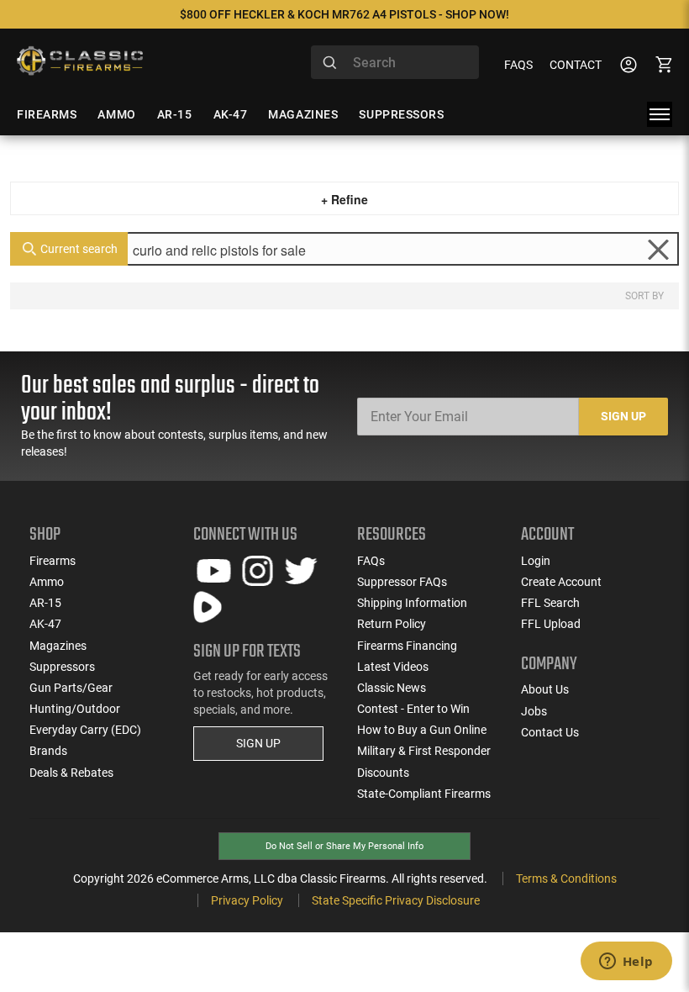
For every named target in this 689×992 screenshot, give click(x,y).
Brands (48, 750)
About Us (545, 689)
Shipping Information (412, 602)
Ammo (46, 581)
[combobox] (395, 62)
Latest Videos (393, 666)
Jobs (534, 711)
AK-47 (45, 624)
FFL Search (550, 602)
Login (535, 560)
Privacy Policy (247, 900)
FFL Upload (551, 624)
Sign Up (623, 416)
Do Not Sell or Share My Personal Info (344, 846)
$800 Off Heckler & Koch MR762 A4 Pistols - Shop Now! (344, 14)
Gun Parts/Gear (71, 687)
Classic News (391, 687)
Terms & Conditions (566, 878)
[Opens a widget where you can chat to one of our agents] (626, 963)
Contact (576, 64)
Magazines (58, 645)
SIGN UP (258, 743)
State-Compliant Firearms (424, 793)
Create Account (561, 581)
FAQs (518, 64)
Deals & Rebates (71, 772)
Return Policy (391, 624)
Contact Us (550, 732)
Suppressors (62, 666)
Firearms (52, 560)
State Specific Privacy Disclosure (396, 900)
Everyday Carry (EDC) (85, 729)
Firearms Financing (407, 645)
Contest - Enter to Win (413, 708)
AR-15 (45, 602)
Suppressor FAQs (402, 581)
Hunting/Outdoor (74, 708)
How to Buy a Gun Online (422, 729)
